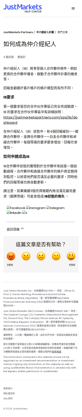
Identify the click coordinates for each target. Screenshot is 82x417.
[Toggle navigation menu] (73, 8)
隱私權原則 (9, 393)
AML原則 (8, 398)
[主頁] (22, 8)
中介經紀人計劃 (45, 32)
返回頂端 (13, 229)
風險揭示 (8, 388)
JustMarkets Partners (18, 32)
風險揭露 (56, 351)
